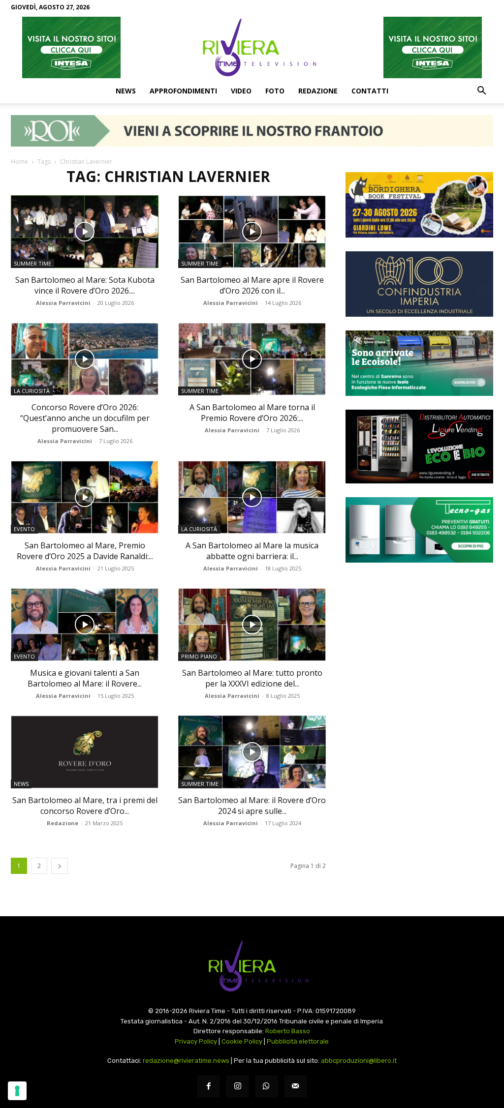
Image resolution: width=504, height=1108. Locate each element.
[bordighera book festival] (419, 205)
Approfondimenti (183, 90)
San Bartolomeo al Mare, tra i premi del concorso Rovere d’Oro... (85, 805)
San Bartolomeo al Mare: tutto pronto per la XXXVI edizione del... (252, 678)
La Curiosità (32, 390)
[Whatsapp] (266, 1087)
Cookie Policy (241, 1041)
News (126, 90)
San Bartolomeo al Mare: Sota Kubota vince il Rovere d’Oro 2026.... (85, 285)
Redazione (318, 90)
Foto (274, 90)
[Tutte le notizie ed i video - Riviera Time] (252, 966)
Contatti (369, 90)
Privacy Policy (196, 1041)
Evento (24, 529)
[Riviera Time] (252, 47)
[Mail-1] (295, 1087)
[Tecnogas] (419, 530)
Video (241, 90)
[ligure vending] (419, 446)
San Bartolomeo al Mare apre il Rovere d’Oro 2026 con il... (252, 285)
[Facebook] (208, 1087)
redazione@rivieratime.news (186, 1060)
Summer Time (32, 263)
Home (19, 161)
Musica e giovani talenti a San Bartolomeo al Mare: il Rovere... (85, 678)
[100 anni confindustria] (419, 284)
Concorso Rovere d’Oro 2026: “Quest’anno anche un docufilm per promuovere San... (85, 418)
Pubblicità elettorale (298, 1041)
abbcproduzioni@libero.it (359, 1060)
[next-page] (59, 866)
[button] (481, 91)
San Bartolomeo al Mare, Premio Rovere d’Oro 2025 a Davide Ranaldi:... (85, 551)
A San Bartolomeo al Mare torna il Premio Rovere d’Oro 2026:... (252, 412)
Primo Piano (199, 656)
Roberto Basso (287, 1031)
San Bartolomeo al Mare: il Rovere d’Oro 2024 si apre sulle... (252, 805)
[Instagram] (237, 1087)
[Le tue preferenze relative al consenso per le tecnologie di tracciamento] (17, 1090)
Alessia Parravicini (63, 302)
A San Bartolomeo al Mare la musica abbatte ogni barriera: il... (252, 551)
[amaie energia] (419, 363)
